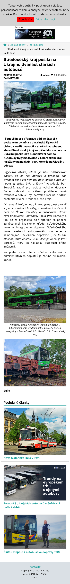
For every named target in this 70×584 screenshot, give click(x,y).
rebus (44, 75)
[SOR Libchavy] (35, 34)
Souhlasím (25, 19)
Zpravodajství (18, 44)
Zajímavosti (36, 44)
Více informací (45, 19)
